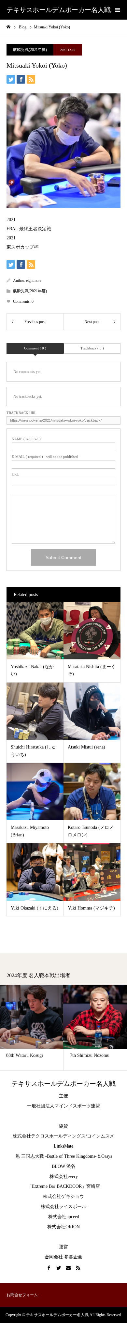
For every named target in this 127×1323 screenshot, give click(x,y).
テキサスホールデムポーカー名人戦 (59, 9)
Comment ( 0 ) (35, 348)
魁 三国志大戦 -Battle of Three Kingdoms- (56, 1156)
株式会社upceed (63, 1216)
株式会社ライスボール (63, 1206)
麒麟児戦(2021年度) (30, 49)
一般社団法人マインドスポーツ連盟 (63, 1106)
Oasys (106, 1156)
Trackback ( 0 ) (92, 348)
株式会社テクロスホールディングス (49, 1136)
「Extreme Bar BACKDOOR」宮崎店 (63, 1186)
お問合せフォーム (22, 1295)
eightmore (33, 280)
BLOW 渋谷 (64, 1166)
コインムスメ (100, 1136)
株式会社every (63, 1176)
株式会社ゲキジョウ (63, 1196)
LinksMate (63, 1146)
